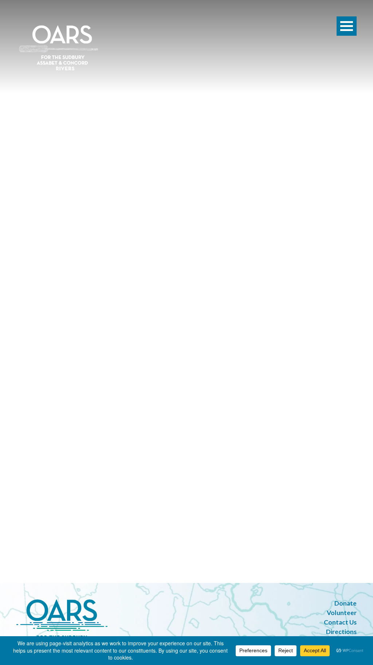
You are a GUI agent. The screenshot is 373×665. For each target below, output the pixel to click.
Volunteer (342, 613)
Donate (345, 603)
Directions (341, 631)
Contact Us (340, 622)
